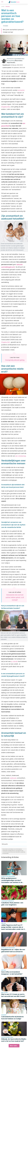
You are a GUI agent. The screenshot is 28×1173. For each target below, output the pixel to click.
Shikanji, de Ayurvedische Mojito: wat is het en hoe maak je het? (14, 1040)
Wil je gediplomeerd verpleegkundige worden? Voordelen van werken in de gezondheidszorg (11, 880)
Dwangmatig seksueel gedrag (14, 360)
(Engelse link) (5, 107)
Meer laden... (14, 1045)
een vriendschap (20, 456)
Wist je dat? (4, 992)
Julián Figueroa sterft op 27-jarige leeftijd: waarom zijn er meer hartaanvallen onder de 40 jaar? (13, 927)
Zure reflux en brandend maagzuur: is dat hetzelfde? (11, 973)
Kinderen (3, 1015)
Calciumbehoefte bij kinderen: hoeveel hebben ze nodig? (12, 1018)
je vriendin (14, 661)
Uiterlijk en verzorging (8, 876)
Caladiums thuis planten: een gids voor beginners (12, 904)
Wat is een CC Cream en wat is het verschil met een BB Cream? (13, 995)
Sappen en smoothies (7, 1037)
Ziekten (3, 923)
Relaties (8, 6)
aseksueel (13, 778)
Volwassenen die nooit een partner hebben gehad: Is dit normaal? (15, 597)
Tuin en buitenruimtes (7, 901)
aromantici (21, 90)
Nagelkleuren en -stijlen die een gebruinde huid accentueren (13, 951)
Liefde (2, 6)
